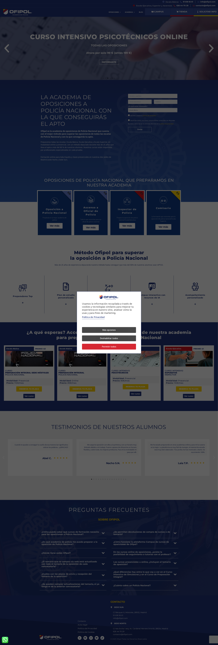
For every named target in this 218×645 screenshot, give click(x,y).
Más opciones (109, 330)
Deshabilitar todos (109, 338)
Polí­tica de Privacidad (93, 317)
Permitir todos (109, 346)
